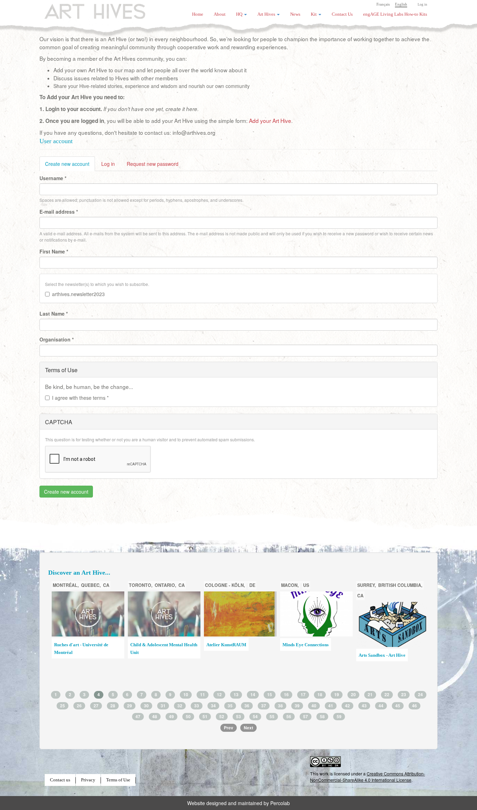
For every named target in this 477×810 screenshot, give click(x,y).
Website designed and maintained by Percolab (238, 803)
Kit (314, 14)
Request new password (152, 163)
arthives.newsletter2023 (78, 293)
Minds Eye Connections (305, 644)
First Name (53, 251)
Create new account (70, 165)
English (401, 4)
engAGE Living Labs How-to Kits (395, 14)
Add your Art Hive (270, 120)
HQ (239, 14)
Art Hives (86, 8)
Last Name (53, 313)
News (295, 14)
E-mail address (58, 211)
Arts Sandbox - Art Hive (382, 655)
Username (52, 178)
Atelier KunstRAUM (226, 644)
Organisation (56, 339)
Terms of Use (118, 780)
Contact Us (342, 14)
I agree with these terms (80, 397)
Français (383, 4)
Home (197, 14)
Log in (422, 4)
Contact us (60, 780)
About (220, 14)
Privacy (88, 780)
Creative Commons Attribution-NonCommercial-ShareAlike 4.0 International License (367, 777)
